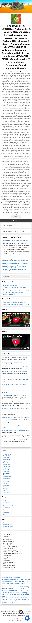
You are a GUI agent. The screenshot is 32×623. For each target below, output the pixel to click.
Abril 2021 (5, 488)
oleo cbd (26, 599)
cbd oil (27, 265)
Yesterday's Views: (8, 539)
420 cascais (16, 592)
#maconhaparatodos (8, 589)
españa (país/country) (18, 268)
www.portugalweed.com (12, 602)
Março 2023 (6, 468)
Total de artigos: (7, 555)
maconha (12, 599)
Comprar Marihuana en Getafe (17, 430)
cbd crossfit (5, 263)
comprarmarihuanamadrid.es (9, 378)
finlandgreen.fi (5, 362)
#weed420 (14, 590)
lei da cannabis (24, 597)
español (25, 268)
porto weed (11, 601)
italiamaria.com (5, 357)
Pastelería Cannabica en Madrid (18, 384)
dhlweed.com (5, 371)
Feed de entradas (7, 524)
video (4, 514)
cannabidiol (16, 595)
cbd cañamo (19, 262)
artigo (8, 259)
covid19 (7, 597)
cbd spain (10, 266)
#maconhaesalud (16, 587)
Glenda (17, 240)
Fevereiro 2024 (6, 464)
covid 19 (11, 597)
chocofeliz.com (5, 384)
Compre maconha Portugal (18, 408)
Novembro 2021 (7, 476)
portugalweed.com (6, 408)
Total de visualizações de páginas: (11, 552)
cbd (7, 262)
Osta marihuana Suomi (16, 413)
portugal (16, 601)
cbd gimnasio (11, 265)
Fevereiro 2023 (6, 469)
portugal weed (21, 601)
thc (26, 601)
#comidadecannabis (17, 577)
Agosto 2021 (6, 481)
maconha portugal (20, 599)
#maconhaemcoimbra (18, 585)
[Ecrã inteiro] (28, 326)
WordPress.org (6, 528)
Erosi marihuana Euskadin (18, 366)
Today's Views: (7, 536)
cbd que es (5, 266)
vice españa (7, 271)
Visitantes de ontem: (8, 541)
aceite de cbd (22, 259)
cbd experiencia (24, 263)
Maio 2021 (5, 487)
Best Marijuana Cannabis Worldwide (18, 371)
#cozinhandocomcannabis (7, 581)
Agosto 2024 (6, 461)
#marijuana (4, 590)
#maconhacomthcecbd (19, 583)
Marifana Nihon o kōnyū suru (9, 421)
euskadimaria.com (6, 366)
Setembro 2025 (7, 456)
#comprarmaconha (7, 579)
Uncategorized (6, 512)
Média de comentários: (8, 565)
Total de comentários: (8, 558)
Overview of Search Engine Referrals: (12, 553)
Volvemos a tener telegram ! (10, 285)
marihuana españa (19, 269)
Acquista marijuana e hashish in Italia (19, 357)
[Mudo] (25, 326)
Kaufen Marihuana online (16, 440)
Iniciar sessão (6, 523)
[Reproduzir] (4, 326)
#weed (9, 590)
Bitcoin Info (6, 502)
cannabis (24, 594)
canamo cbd (5, 260)
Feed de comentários (8, 526)
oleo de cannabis (5, 601)
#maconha (16, 581)
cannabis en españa (20, 260)
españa (10, 268)
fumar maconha (17, 597)
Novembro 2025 (7, 454)
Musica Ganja (6, 507)
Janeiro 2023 (6, 471)
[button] (27, 618)
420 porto (4, 595)
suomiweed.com (6, 413)
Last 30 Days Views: (8, 545)
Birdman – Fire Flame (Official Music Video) (13, 292)
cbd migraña (22, 265)
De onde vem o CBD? (11, 237)
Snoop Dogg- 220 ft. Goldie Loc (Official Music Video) (16, 290)
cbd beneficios (12, 262)
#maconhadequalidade (8, 585)
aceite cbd (16, 259)
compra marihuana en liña (16, 435)
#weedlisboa (27, 590)
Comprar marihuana (17, 402)
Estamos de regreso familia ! (10, 294)
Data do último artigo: (8, 569)
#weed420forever (21, 590)
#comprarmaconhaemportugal (21, 579)
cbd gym (17, 265)
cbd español (17, 263)
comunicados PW (7, 504)
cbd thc (19, 266)
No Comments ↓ (24, 240)
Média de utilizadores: (8, 567)
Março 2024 (6, 462)
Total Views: (6, 548)
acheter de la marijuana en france (20, 389)
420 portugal (10, 595)
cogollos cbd (25, 266)
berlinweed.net (5, 440)
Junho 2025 (6, 457)
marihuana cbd (11, 269)
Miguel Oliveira (6, 302)
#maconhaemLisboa (7, 587)
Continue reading (8, 256)
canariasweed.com (6, 395)
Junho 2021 (6, 485)
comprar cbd (5, 268)
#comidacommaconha (7, 577)
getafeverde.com (6, 430)
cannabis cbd (12, 260)
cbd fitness (5, 265)
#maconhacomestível (7, 583)
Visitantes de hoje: (7, 538)
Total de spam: (7, 560)
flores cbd (4, 269)
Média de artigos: (7, 564)
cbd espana (11, 263)
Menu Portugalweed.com (9, 505)
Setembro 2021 (7, 480)
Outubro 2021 (6, 478)
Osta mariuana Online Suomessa (18, 362)
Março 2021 (6, 490)
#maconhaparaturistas (20, 589)
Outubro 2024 (6, 459)
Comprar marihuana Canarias (19, 395)
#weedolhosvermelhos (7, 592)
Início (3, 225)
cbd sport (15, 266)
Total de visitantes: (8, 550)
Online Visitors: (7, 534)
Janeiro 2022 (6, 473)
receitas (5, 511)
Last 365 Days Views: (8, 546)
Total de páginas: (7, 557)
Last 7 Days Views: (8, 543)
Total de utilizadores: (8, 562)
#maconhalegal (25, 587)
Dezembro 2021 (7, 475)
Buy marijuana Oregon (16, 425)
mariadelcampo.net (6, 402)
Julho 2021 (5, 483)
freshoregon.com (6, 425)
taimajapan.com (6, 417)
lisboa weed (5, 599)
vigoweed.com (5, 435)
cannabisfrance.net (6, 389)
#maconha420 (24, 581)
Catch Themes (20, 620)
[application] (16, 319)
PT (4, 509)
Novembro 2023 (7, 466)
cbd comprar (25, 262)
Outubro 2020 (6, 492)
